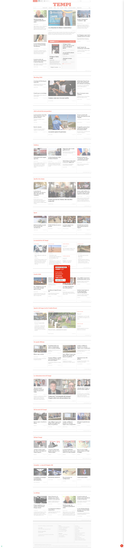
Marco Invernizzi (79, 162)
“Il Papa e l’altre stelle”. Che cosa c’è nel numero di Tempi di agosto (40, 451)
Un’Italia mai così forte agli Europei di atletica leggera (82, 226)
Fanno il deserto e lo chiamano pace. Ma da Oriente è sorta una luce (54, 498)
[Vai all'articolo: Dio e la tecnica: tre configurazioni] (69, 471)
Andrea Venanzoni (36, 321)
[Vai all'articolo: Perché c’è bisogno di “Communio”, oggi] (83, 13)
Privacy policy (77, 530)
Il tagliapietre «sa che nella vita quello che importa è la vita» (83, 318)
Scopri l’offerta (59, 280)
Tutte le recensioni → (87, 335)
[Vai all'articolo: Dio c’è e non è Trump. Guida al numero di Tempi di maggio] (83, 444)
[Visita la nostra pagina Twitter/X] (34, 7)
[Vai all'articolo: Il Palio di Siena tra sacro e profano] (54, 219)
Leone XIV (50, 7)
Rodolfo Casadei (36, 24)
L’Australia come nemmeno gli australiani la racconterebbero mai (55, 257)
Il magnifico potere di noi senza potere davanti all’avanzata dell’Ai (83, 128)
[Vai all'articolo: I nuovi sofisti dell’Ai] (83, 471)
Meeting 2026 (45, 7)
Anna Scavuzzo (50, 365)
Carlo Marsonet (36, 510)
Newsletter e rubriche (72, 7)
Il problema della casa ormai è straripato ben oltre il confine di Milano (54, 347)
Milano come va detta (39, 354)
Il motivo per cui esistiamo (40, 93)
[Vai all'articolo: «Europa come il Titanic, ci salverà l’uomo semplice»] (83, 382)
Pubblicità (77, 529)
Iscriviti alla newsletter (79, 528)
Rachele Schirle (79, 53)
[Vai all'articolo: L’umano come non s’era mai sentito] (62, 88)
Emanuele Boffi (36, 87)
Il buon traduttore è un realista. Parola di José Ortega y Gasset (39, 506)
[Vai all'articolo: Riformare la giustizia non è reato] (83, 416)
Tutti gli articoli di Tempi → (87, 138)
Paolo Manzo (79, 41)
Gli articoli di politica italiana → (86, 172)
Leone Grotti (50, 30)
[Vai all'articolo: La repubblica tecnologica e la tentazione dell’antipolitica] (40, 471)
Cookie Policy (77, 531)
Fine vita (61, 7)
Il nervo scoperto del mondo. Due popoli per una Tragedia (83, 116)
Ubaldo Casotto (79, 313)
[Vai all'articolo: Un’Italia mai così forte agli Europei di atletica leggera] (83, 219)
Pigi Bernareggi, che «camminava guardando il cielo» (40, 21)
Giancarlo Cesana (79, 88)
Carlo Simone (51, 253)
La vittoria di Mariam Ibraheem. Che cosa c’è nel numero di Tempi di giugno (69, 451)
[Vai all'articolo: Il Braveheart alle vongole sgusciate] (40, 151)
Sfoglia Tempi (79, 7)
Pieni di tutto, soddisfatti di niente (57, 330)
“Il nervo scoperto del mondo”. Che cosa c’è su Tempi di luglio (53, 451)
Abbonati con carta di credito (80, 535)
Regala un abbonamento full (79, 538)
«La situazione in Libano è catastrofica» (60, 27)
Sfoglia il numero (54, 67)
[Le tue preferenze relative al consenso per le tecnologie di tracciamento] (2, 546)
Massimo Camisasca (80, 23)
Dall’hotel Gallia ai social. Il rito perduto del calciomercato (40, 226)
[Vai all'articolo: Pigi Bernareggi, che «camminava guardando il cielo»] (40, 13)
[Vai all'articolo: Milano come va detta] (40, 348)
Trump (55, 7)
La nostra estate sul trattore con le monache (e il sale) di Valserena (40, 61)
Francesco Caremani (65, 228)
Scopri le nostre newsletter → (87, 267)
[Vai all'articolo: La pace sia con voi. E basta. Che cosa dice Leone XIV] (62, 189)
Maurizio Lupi (65, 359)
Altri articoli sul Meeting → (87, 104)
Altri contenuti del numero (67, 63)
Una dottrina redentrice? (54, 477)
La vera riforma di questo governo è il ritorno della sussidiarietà (40, 45)
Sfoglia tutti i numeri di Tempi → (86, 458)
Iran (58, 7)
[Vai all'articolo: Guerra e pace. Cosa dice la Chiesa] (40, 416)
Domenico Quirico (79, 122)
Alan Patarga (80, 253)
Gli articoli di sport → (87, 233)
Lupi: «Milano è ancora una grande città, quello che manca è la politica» (69, 355)
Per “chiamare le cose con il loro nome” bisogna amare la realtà (40, 288)
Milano (66, 7)
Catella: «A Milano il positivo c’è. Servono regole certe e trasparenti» (83, 347)
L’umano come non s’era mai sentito (58, 98)
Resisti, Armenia (38, 127)
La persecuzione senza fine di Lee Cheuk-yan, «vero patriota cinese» (40, 116)
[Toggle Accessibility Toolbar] (121, 545)
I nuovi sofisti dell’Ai (82, 477)
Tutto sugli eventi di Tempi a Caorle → (85, 301)
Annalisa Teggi (36, 253)
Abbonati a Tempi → (87, 70)
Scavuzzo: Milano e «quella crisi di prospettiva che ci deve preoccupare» (54, 359)
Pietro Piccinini (79, 134)
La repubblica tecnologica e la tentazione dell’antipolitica (40, 479)
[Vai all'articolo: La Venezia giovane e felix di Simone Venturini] (54, 151)
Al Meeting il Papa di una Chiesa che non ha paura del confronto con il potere (83, 82)
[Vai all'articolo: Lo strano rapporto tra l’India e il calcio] (69, 219)
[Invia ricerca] (90, 1)
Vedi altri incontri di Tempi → (86, 430)
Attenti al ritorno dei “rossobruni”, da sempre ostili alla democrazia (83, 159)
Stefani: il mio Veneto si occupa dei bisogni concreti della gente (83, 291)
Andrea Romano (50, 228)
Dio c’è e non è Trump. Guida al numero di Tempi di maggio (83, 451)
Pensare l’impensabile (39, 323)
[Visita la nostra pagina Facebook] (35, 7)
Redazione (64, 50)
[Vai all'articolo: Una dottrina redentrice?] (54, 471)
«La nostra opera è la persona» (57, 132)
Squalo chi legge (36, 311)
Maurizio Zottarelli (50, 333)
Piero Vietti (35, 394)
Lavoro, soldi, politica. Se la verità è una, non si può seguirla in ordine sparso (83, 192)
